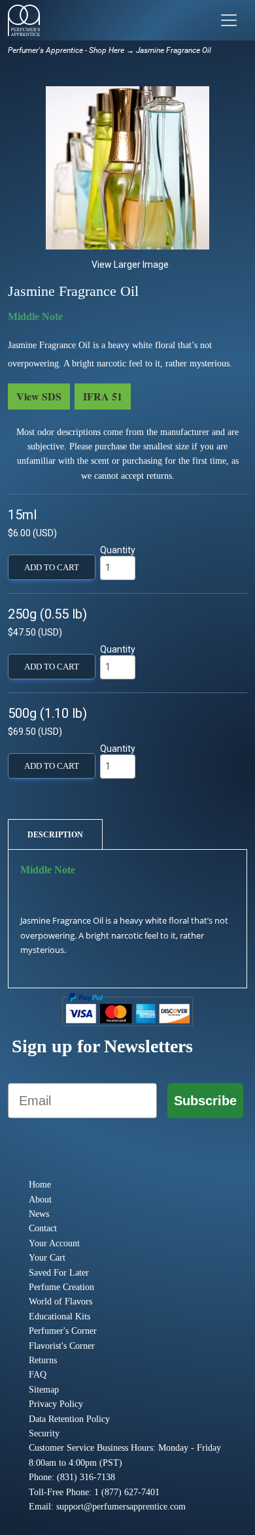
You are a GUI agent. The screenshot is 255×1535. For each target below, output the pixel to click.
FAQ (37, 1375)
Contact (43, 1228)
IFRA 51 (102, 396)
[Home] (24, 20)
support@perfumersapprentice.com (121, 1506)
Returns (43, 1360)
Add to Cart (51, 567)
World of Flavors (60, 1301)
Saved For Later (59, 1273)
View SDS (38, 396)
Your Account (54, 1243)
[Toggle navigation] (229, 20)
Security (44, 1433)
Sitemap (44, 1390)
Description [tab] (55, 834)
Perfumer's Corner (63, 1331)
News (39, 1214)
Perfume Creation (61, 1287)
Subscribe (205, 1100)
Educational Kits (59, 1316)
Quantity (117, 550)
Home (40, 1184)
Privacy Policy (56, 1404)
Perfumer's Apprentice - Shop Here (66, 50)
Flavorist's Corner (62, 1346)
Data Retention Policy (69, 1419)
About (40, 1199)
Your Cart (47, 1258)
